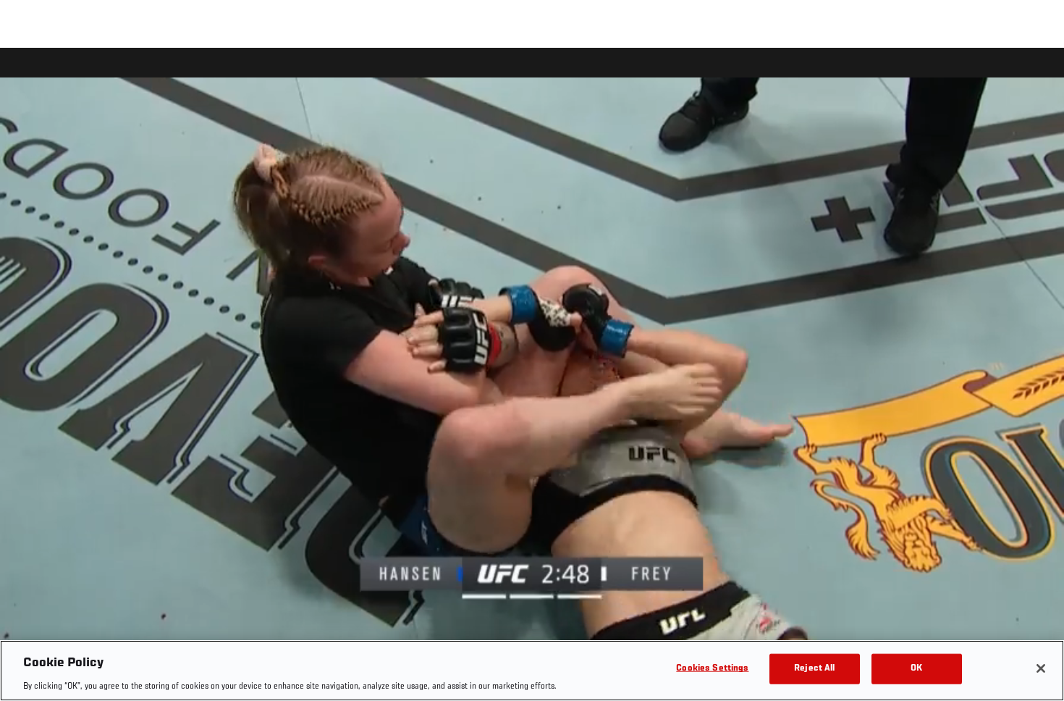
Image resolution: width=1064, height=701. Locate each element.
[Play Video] (532, 377)
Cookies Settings (712, 668)
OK (916, 668)
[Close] (1041, 668)
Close (1036, 76)
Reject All (814, 668)
